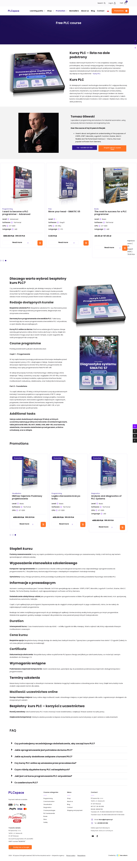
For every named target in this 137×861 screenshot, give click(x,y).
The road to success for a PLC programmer (110, 213)
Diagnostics (95, 493)
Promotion (60, 11)
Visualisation (16, 493)
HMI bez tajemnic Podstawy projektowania (27, 497)
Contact (100, 11)
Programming (7, 209)
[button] (120, 10)
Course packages (49, 810)
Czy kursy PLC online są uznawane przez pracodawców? (45, 763)
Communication (48, 801)
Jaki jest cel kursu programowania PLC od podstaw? (43, 776)
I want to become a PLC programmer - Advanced (16, 213)
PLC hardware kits (49, 813)
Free (50, 209)
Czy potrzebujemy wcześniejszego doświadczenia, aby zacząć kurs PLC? (54, 743)
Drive (45, 819)
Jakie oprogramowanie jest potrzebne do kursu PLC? (43, 750)
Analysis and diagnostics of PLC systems (106, 497)
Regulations (81, 855)
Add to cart (40, 243)
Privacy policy (70, 855)
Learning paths (36, 11)
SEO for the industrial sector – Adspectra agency (48, 855)
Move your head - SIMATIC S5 (64, 211)
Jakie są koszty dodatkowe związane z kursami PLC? (43, 756)
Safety (45, 822)
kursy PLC (97, 73)
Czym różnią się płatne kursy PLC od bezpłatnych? (42, 769)
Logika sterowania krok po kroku (66, 497)
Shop (49, 11)
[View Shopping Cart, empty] (122, 3)
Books (96, 209)
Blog (93, 11)
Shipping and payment (74, 810)
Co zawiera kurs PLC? (26, 782)
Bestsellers (74, 11)
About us (85, 11)
